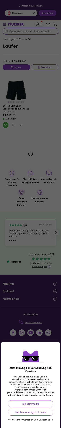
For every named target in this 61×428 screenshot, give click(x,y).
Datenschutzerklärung (41, 395)
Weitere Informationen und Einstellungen (30, 419)
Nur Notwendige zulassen (30, 412)
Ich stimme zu (30, 404)
